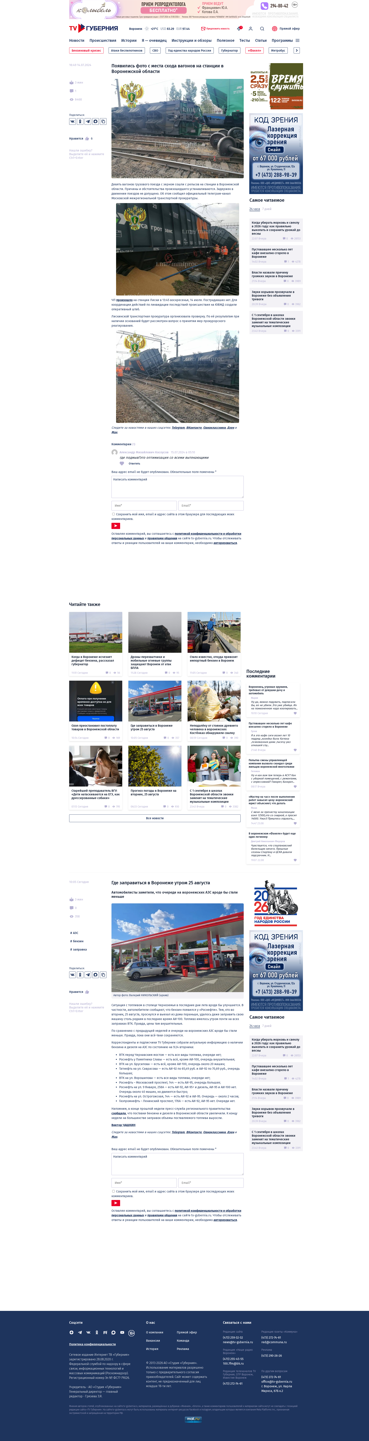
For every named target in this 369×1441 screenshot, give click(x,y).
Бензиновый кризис (86, 50)
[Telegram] (80, 1333)
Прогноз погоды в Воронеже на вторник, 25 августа (153, 792)
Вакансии (153, 1340)
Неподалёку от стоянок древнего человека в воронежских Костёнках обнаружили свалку (214, 729)
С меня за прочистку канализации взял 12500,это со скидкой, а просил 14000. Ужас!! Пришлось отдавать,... (274, 815)
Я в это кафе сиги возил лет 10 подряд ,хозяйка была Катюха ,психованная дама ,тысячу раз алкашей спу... (270, 740)
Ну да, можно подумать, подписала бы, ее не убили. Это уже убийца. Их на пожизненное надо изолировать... (274, 705)
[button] (297, 50)
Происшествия (103, 40)
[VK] (88, 1333)
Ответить (134, 463)
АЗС (75, 933)
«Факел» (254, 50)
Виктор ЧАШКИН (123, 1125)
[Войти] (250, 28)
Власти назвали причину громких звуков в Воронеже (272, 274)
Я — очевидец (154, 40)
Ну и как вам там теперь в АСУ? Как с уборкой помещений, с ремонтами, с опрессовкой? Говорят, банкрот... (274, 778)
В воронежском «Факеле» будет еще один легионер (272, 835)
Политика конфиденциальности (92, 1344)
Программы (282, 40)
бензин (78, 941)
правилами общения (162, 538)
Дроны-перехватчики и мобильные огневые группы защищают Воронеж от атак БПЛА (151, 662)
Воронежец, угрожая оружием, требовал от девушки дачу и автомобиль (268, 690)
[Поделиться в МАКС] (95, 121)
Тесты (244, 40)
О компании (154, 1332)
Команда (183, 1340)
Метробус (278, 50)
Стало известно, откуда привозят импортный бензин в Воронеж (214, 658)
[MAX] (113, 1333)
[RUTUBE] (105, 1333)
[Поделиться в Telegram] (88, 121)
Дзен (230, 427)
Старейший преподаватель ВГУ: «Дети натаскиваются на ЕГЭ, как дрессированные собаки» (95, 794)
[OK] (97, 1333)
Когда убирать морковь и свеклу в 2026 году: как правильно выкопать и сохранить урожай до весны (276, 228)
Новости (76, 40)
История (152, 1349)
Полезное (225, 40)
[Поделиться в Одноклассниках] (80, 121)
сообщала (118, 1113)
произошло (124, 300)
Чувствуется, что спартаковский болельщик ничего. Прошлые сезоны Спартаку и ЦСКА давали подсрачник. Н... (271, 850)
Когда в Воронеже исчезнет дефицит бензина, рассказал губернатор (92, 660)
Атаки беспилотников (126, 50)
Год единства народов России (189, 50)
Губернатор (229, 50)
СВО (155, 50)
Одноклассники (214, 427)
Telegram (178, 427)
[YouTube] (122, 1333)
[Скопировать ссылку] (103, 121)
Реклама (183, 1349)
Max (114, 432)
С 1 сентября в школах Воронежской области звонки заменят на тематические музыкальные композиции (273, 320)
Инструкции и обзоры (192, 40)
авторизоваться (225, 543)
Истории (129, 40)
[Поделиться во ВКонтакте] (72, 121)
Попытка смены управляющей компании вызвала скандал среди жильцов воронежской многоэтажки (271, 763)
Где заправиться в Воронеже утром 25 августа (152, 727)
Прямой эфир (290, 28)
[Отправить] (115, 526)
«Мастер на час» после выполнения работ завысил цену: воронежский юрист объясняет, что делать (272, 800)
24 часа (254, 209)
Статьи (261, 40)
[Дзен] (71, 1333)
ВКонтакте (194, 427)
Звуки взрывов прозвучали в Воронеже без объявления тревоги (273, 295)
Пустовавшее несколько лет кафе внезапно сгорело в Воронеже (272, 253)
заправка (80, 949)
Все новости (155, 818)
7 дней (266, 209)
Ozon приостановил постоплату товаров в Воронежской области (95, 727)
